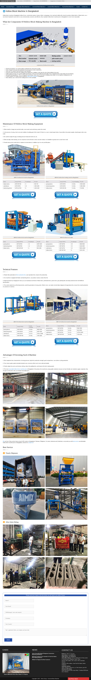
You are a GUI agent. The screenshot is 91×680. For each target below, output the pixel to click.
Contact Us (84, 6)
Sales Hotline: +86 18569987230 (23, 1)
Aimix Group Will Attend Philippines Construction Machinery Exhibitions (43, 654)
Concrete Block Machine (38, 6)
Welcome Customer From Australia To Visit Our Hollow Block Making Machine (44, 657)
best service (76, 441)
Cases (78, 6)
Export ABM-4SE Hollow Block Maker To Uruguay (16, 674)
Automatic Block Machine (23, 6)
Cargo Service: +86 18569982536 (40, 1)
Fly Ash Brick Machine (68, 6)
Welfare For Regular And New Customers (41, 659)
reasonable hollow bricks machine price (18, 369)
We (3, 441)
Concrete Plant (10, 6)
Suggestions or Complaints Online (57, 1)
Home (2, 6)
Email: (7, 1)
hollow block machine (32, 76)
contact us (30, 442)
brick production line (21, 274)
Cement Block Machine (53, 6)
